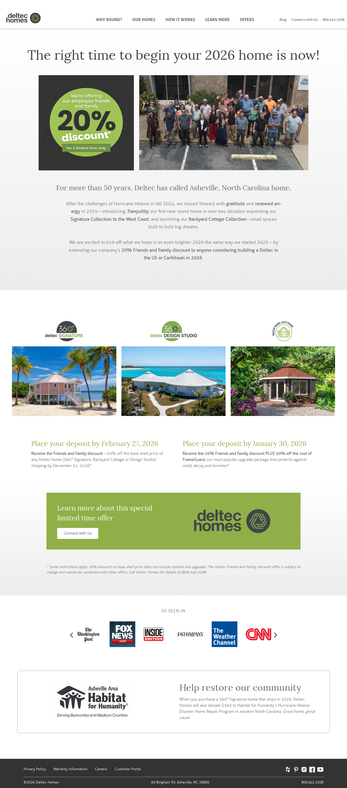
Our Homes (143, 19)
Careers (101, 769)
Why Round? (109, 19)
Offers (247, 19)
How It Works (180, 19)
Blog (283, 20)
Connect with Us (305, 20)
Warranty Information (70, 769)
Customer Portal (128, 769)
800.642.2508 (333, 20)
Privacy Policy (35, 769)
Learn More (217, 19)
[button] (71, 635)
